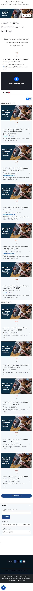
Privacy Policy (24, 576)
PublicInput (15, 576)
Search (6, 516)
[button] (3, 587)
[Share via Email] (24, 561)
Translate (27, 15)
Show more (16, 496)
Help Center (21, 581)
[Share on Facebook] (15, 561)
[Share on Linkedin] (21, 561)
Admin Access (12, 581)
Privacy (21, 579)
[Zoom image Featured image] (16, 113)
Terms (27, 579)
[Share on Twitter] (18, 561)
